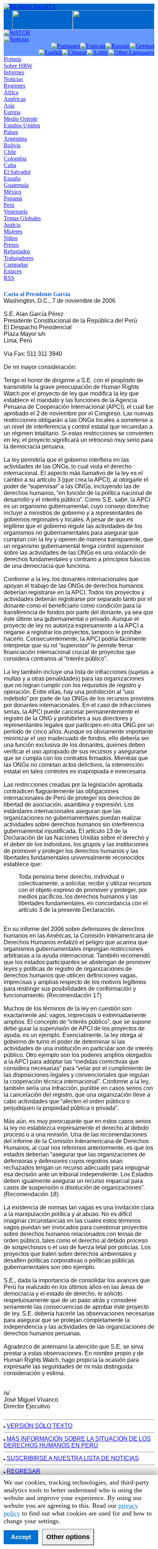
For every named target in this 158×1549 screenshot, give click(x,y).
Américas (15, 99)
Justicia (12, 225)
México (12, 192)
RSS (9, 278)
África (11, 92)
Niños (11, 238)
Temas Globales (22, 218)
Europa (12, 112)
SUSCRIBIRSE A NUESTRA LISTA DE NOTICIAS (73, 1458)
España (12, 178)
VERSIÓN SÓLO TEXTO (39, 1426)
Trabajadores (18, 258)
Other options (68, 1537)
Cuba (10, 165)
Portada (12, 59)
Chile (10, 152)
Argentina (15, 139)
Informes (14, 72)
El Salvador (17, 172)
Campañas (16, 264)
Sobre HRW (18, 66)
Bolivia (12, 145)
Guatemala (16, 185)
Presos (11, 245)
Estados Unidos (22, 125)
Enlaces (13, 271)
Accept (21, 1537)
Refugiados (17, 251)
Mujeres (13, 231)
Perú (9, 205)
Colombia (15, 158)
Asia (9, 105)
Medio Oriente (20, 119)
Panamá (13, 198)
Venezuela (16, 211)
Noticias (13, 79)
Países (11, 132)
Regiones (14, 85)
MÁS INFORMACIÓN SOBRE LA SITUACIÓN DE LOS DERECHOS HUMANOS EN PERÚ (77, 1442)
